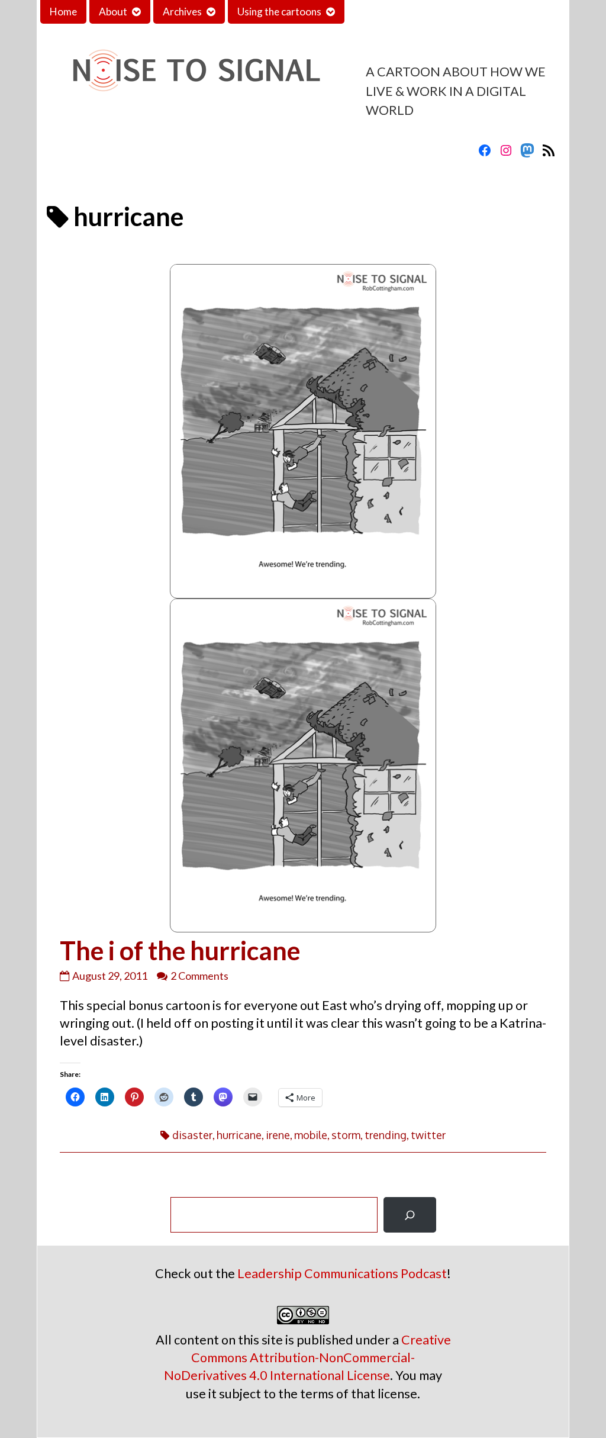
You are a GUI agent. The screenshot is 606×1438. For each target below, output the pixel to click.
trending (386, 1134)
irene (278, 1134)
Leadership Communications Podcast (342, 1273)
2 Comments (199, 975)
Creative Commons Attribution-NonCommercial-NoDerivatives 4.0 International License (307, 1357)
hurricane (239, 1134)
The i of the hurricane (180, 950)
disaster (192, 1134)
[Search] (409, 1215)
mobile (310, 1134)
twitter (428, 1134)
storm (345, 1134)
